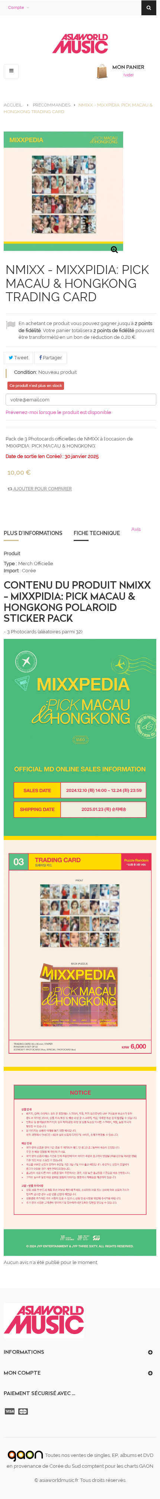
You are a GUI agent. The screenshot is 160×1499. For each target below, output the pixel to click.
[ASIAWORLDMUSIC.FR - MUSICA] (80, 44)
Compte (16, 7)
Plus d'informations (33, 533)
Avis (136, 529)
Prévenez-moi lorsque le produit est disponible (58, 412)
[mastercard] (24, 1411)
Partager (52, 357)
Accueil (13, 105)
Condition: (25, 372)
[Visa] (10, 1411)
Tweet (20, 357)
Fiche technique (97, 533)
